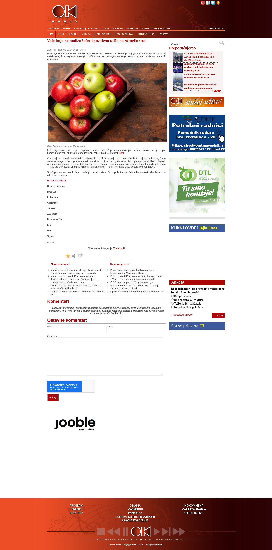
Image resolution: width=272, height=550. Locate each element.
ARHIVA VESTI (104, 34)
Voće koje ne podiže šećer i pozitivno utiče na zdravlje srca (96, 41)
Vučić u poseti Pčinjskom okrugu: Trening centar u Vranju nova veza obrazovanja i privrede (77, 271)
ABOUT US (118, 29)
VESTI (61, 34)
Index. (122, 153)
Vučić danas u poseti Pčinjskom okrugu (72, 276)
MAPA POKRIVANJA (194, 509)
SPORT (72, 34)
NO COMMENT (193, 505)
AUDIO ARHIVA (125, 34)
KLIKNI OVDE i (194, 228)
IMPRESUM (135, 513)
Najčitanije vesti (120, 264)
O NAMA (105, 29)
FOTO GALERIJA (146, 34)
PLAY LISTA (93, 29)
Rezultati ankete (183, 314)
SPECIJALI (86, 34)
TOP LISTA (79, 29)
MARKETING (132, 29)
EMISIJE (66, 29)
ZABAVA (164, 34)
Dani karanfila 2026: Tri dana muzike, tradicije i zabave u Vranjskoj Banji (76, 287)
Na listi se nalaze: (56, 180)
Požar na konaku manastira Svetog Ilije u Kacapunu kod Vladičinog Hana (73, 281)
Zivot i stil (51, 49)
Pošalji (52, 397)
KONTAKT (146, 29)
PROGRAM (54, 29)
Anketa (177, 282)
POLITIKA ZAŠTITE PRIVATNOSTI (135, 516)
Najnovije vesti (60, 264)
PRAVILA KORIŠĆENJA (135, 520)
